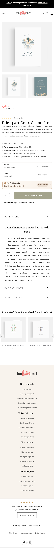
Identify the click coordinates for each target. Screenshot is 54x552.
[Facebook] (24, 542)
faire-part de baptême (37, 252)
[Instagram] (30, 542)
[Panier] (50, 13)
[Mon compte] (47, 13)
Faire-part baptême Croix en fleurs (13, 347)
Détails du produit (14, 288)
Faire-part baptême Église (40, 345)
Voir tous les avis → (27, 515)
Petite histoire (12, 217)
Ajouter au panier (33, 195)
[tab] (27, 218)
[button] (43, 13)
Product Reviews (13, 298)
